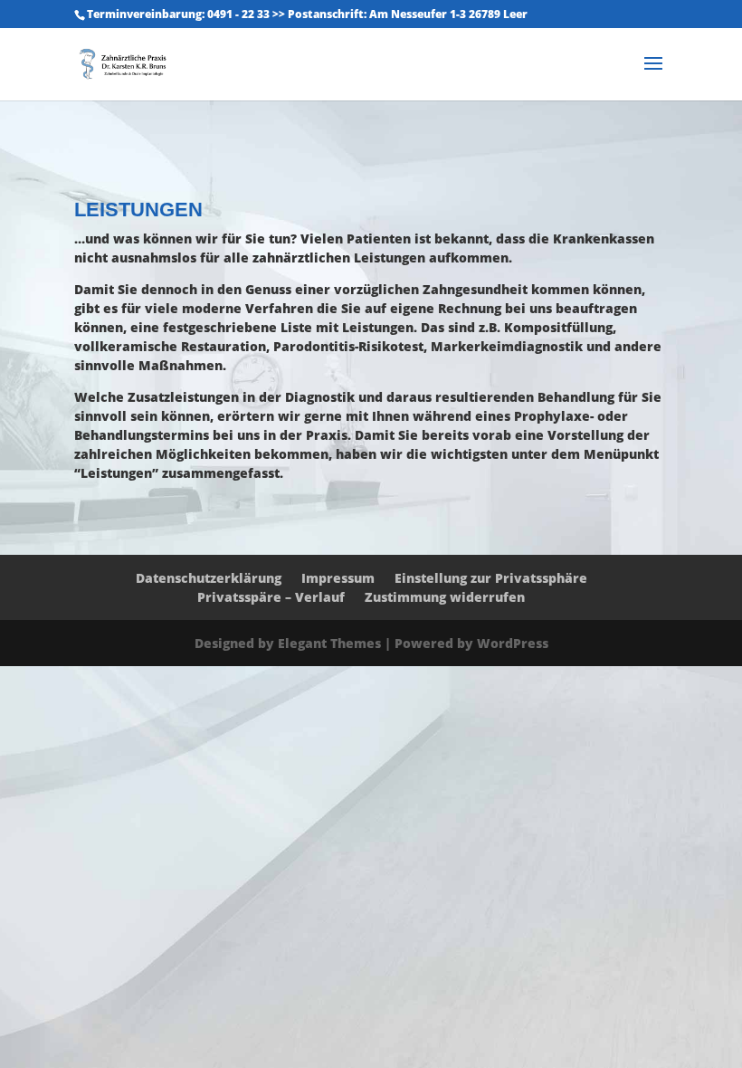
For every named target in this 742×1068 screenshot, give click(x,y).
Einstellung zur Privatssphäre (491, 577)
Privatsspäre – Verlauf (271, 597)
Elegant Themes (329, 643)
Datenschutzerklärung (208, 577)
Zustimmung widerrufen (445, 597)
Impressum (338, 577)
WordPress (512, 643)
